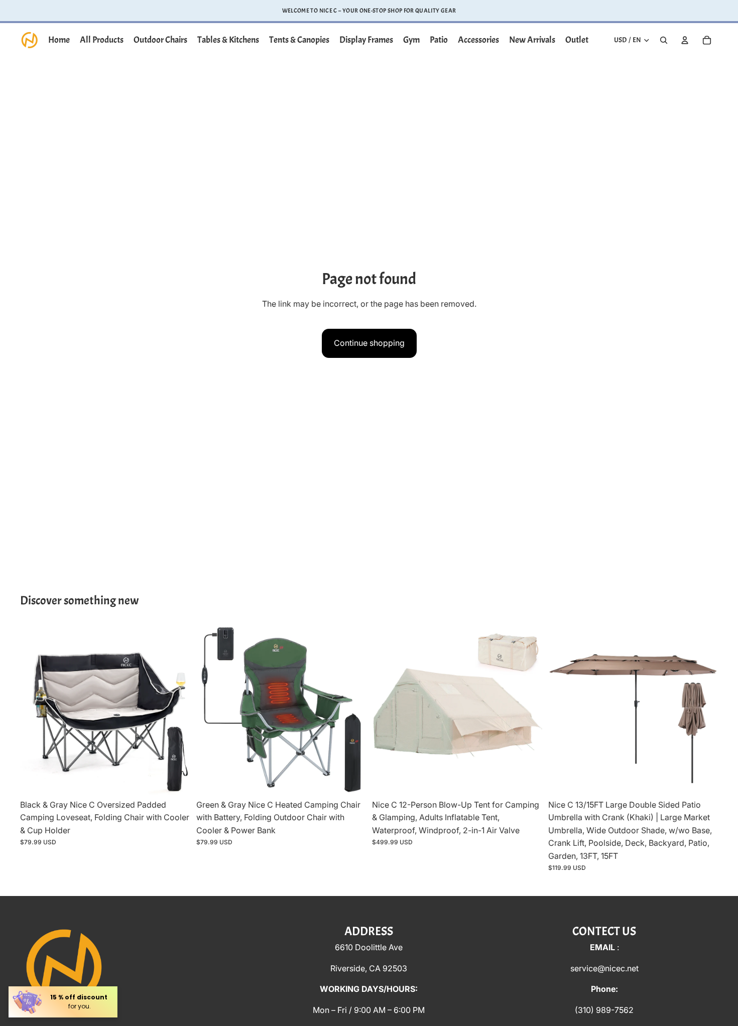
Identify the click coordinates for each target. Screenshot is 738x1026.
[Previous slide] (35, 710)
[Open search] (664, 40)
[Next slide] (175, 710)
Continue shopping (369, 343)
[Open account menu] (685, 40)
